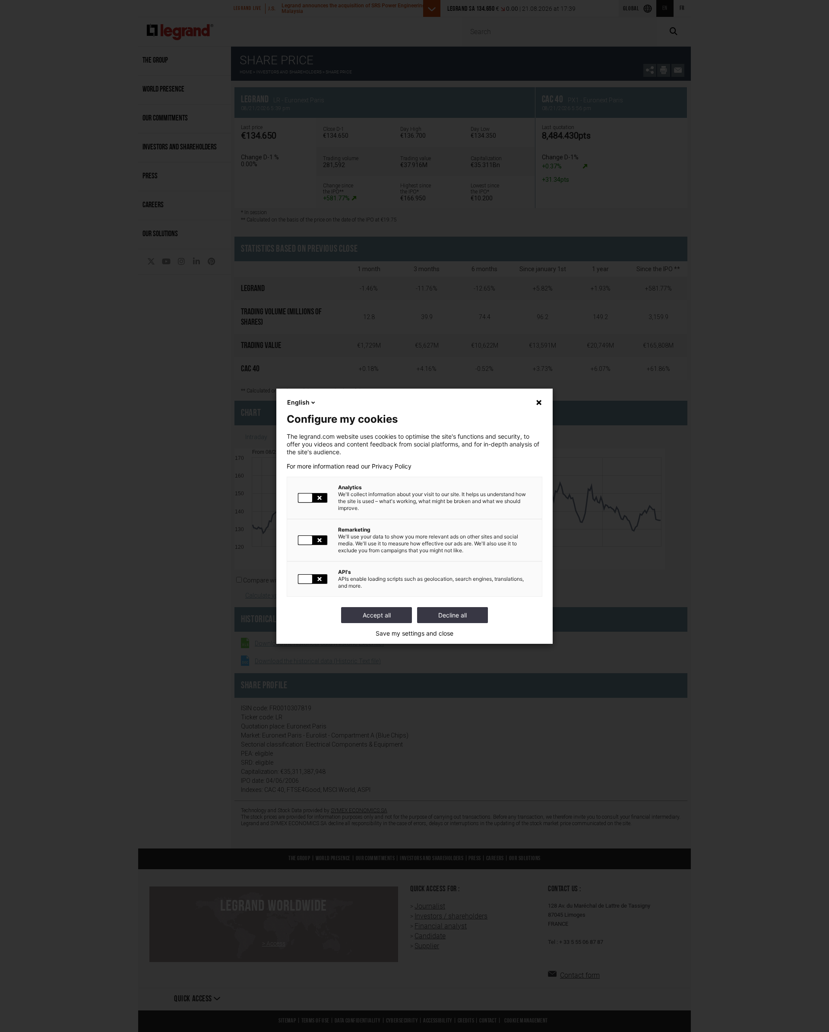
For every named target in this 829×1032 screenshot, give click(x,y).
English (298, 402)
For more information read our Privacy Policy (349, 466)
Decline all (452, 615)
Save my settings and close (414, 633)
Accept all (377, 615)
